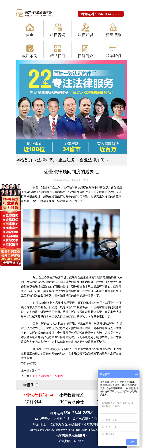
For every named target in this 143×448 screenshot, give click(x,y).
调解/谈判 (34, 402)
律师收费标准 (71, 395)
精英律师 (113, 35)
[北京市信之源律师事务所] (38, 13)
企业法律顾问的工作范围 (47, 375)
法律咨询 (57, 35)
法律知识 (85, 35)
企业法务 (66, 160)
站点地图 (65, 441)
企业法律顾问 (92, 160)
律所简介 (85, 56)
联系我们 (113, 56)
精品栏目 (57, 56)
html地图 (79, 441)
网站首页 (24, 160)
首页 (29, 35)
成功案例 (29, 56)
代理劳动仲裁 (71, 402)
